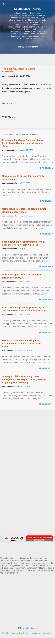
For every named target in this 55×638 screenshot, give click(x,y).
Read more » (46, 168)
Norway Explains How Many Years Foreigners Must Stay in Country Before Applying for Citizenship (24, 379)
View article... (8, 103)
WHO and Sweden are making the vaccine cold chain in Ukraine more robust (21, 343)
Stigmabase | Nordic (27, 8)
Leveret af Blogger (29, 628)
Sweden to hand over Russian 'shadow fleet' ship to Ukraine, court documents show (23, 143)
